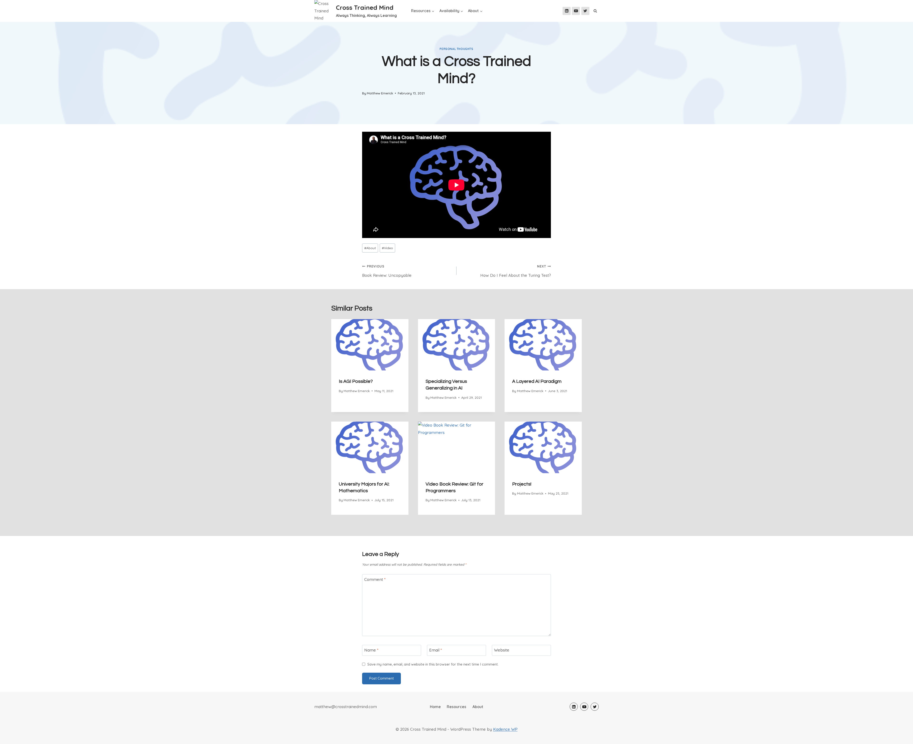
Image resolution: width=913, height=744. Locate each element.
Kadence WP (505, 729)
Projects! (521, 484)
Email (435, 649)
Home (435, 706)
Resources (456, 706)
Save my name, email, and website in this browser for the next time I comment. (433, 664)
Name (371, 649)
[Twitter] (585, 11)
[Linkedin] (567, 11)
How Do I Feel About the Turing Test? (515, 271)
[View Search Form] (595, 11)
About (370, 248)
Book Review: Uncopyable (387, 271)
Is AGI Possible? (356, 381)
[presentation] (369, 344)
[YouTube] (576, 11)
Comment (375, 579)
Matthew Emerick (380, 93)
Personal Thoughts (456, 49)
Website (501, 649)
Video (387, 248)
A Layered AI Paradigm (537, 381)
